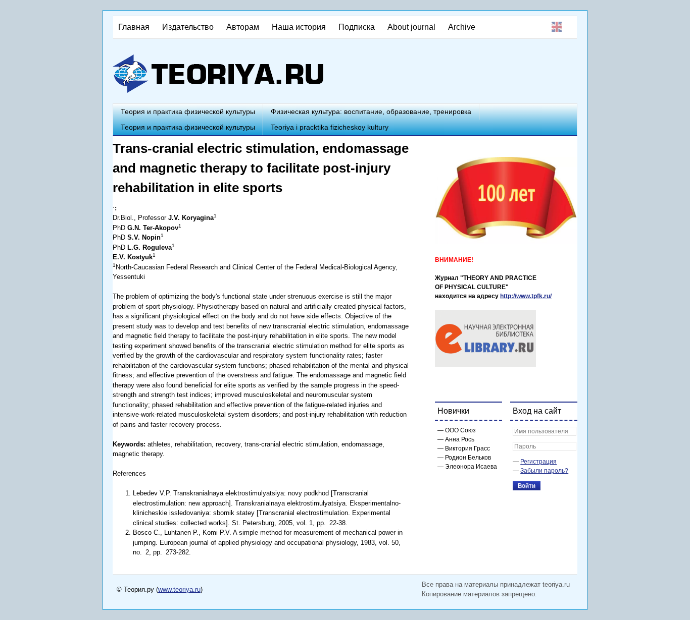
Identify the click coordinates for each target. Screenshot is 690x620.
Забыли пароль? (544, 470)
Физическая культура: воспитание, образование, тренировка (371, 111)
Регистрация (538, 461)
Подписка (356, 27)
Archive (461, 27)
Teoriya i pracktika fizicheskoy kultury (329, 127)
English (557, 27)
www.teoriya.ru (179, 589)
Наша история (299, 27)
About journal (411, 27)
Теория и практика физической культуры (188, 111)
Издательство (188, 27)
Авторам (242, 27)
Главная (134, 27)
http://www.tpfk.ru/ (526, 296)
